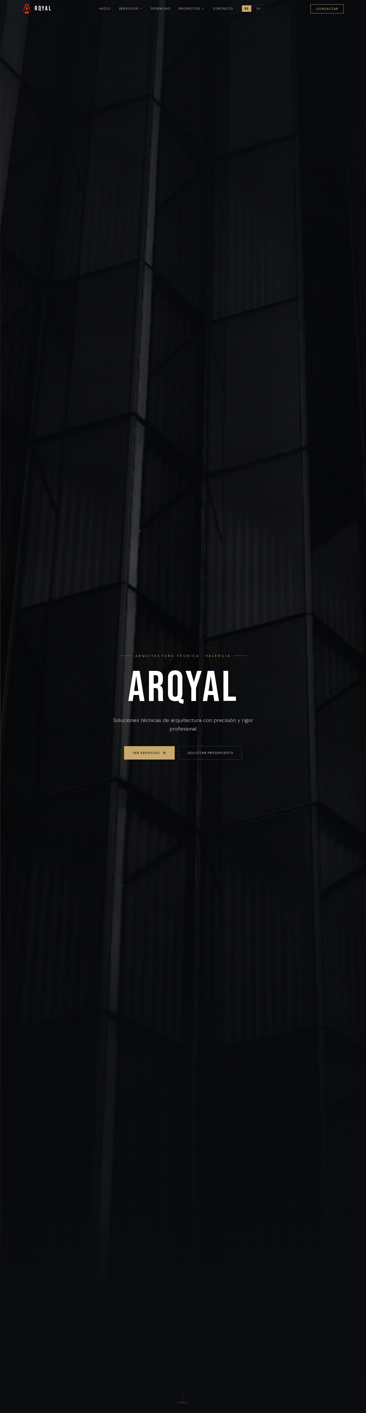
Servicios (128, 8)
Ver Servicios (146, 753)
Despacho (160, 8)
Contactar (327, 9)
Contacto (223, 8)
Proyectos (189, 8)
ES (247, 8)
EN (258, 8)
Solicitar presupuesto (210, 753)
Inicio (104, 8)
